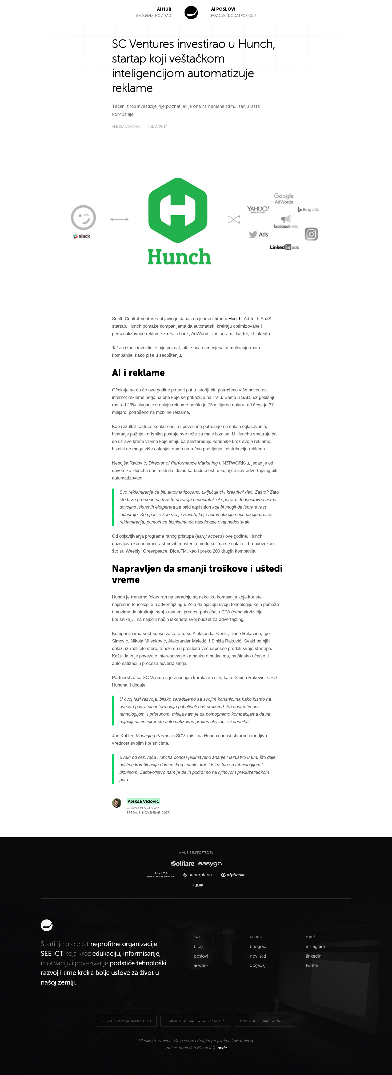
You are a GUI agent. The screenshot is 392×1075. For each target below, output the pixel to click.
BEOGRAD (144, 16)
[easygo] (210, 863)
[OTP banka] (231, 875)
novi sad (258, 956)
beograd (258, 946)
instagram (315, 946)
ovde (221, 1047)
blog (198, 946)
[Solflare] (182, 863)
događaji (258, 965)
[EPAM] (196, 885)
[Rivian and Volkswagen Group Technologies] (162, 875)
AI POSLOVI (223, 9)
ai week (201, 965)
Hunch (235, 318)
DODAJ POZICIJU (242, 16)
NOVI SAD (163, 16)
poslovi (201, 956)
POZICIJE (218, 16)
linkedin (314, 956)
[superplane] (198, 875)
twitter (312, 965)
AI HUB (164, 9)
